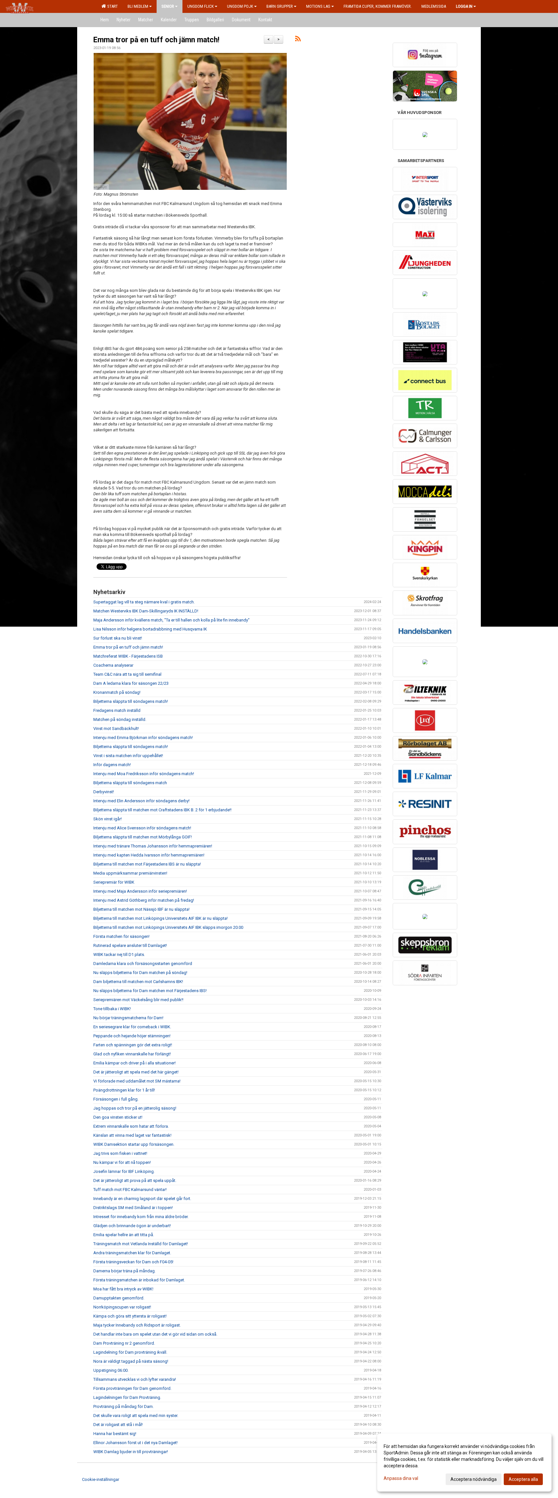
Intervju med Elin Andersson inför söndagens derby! (141, 800)
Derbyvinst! (103, 791)
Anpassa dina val (401, 1478)
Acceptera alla (523, 1479)
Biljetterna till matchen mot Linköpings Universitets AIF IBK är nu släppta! (160, 918)
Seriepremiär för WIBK (113, 882)
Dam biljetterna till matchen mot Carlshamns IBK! (138, 981)
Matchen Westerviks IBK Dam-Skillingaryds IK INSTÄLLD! (145, 611)
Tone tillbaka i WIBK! (112, 1008)
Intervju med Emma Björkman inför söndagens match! (143, 737)
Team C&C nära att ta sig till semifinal (127, 674)
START (111, 6)
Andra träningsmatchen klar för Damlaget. (132, 1252)
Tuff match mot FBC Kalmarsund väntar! (130, 1189)
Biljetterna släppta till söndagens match (130, 782)
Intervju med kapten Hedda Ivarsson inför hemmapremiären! (148, 855)
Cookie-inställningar (100, 1479)
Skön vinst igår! (107, 818)
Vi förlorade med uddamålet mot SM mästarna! (137, 1081)
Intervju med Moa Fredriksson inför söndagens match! (143, 773)
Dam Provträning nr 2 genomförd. (124, 1343)
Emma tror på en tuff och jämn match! (156, 40)
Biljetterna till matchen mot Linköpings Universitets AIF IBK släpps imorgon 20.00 (168, 927)
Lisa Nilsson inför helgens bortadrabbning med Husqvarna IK (150, 629)
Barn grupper (279, 6)
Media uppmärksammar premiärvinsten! (130, 873)
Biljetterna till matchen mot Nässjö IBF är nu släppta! (141, 909)
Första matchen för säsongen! (121, 936)
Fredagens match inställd (116, 710)
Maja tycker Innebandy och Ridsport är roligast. (137, 1325)
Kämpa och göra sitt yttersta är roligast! (130, 1316)
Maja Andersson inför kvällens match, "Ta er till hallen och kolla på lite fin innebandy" (171, 620)
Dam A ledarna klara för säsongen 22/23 (131, 683)
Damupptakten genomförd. (118, 1298)
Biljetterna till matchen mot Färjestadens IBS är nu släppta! (147, 864)
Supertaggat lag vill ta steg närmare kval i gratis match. (144, 602)
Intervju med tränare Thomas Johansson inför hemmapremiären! (152, 846)
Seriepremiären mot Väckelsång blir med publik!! (138, 999)
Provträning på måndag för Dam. (123, 1406)
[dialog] (464, 1462)
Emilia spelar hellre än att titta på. (123, 1234)
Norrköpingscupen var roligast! (122, 1307)
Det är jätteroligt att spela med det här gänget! (136, 1072)
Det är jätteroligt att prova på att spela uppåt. (134, 1180)
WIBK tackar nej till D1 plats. (119, 954)
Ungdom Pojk (240, 6)
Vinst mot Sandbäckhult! (116, 728)
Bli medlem (138, 6)
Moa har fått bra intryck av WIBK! (123, 1289)
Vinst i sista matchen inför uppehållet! (128, 755)
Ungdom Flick (200, 6)
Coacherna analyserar (113, 665)
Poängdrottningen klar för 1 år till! (124, 1090)
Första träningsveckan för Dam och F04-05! (133, 1261)
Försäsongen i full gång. (116, 1099)
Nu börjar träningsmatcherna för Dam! (128, 1017)
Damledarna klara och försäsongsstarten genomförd (142, 963)
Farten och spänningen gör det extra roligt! (132, 1044)
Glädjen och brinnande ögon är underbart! (132, 1225)
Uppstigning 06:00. (111, 1370)
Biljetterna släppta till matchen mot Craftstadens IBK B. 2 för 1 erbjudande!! (162, 809)
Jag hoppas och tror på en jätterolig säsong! (134, 1108)
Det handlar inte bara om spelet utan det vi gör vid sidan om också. (155, 1334)
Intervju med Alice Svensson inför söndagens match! (142, 828)
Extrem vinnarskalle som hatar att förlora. (131, 1126)
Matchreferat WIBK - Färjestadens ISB (128, 656)
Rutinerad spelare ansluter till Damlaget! (130, 945)
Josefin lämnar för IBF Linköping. (124, 1171)
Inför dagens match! (112, 764)
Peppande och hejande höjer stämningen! (131, 1035)
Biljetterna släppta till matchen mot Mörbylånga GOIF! (142, 837)
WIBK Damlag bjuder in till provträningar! (130, 1451)
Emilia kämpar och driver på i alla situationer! (134, 1063)
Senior (167, 6)
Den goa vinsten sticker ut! (117, 1117)
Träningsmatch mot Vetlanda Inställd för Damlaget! (140, 1243)
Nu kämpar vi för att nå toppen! (122, 1162)
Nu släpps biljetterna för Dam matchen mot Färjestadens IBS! (150, 990)
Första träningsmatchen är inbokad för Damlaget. (139, 1279)
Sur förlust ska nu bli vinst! (117, 638)
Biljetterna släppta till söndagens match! (130, 701)
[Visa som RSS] (298, 39)
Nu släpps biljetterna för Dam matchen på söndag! (140, 972)
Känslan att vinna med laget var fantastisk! (132, 1135)
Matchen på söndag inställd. (119, 719)
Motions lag (318, 6)
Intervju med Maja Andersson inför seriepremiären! (140, 891)
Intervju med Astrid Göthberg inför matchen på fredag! (143, 900)
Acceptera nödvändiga (473, 1479)
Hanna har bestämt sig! (114, 1433)
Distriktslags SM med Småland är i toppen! (133, 1207)
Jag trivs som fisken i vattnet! (120, 1153)
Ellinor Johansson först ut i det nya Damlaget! (135, 1442)
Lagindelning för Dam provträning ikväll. (130, 1352)
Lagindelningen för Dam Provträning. (127, 1397)
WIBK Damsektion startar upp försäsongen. (133, 1144)
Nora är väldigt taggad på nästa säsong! (130, 1361)
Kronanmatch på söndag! (116, 692)
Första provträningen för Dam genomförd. (132, 1388)
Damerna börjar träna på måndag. (124, 1270)
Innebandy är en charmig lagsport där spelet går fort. (142, 1198)
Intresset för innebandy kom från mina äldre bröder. (141, 1216)
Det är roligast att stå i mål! (118, 1424)
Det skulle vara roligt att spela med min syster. (135, 1415)
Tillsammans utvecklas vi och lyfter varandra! (134, 1379)
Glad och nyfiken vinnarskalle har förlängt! (132, 1054)
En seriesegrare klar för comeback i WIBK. (132, 1026)
